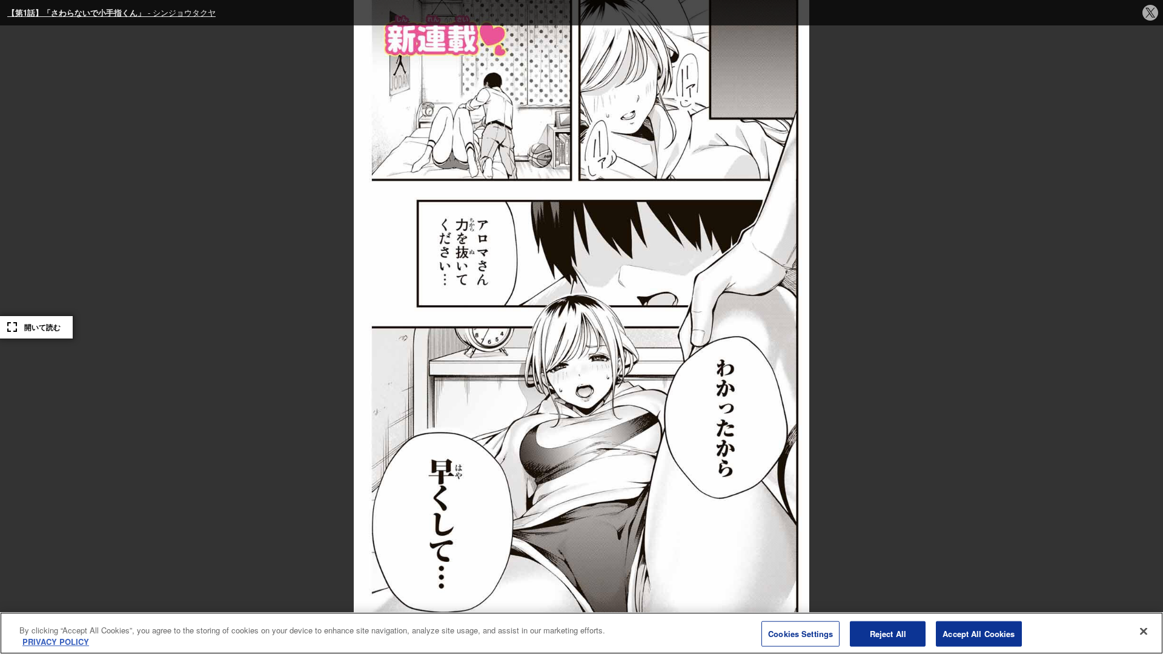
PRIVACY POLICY (55, 641)
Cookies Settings (800, 633)
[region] (581, 633)
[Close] (1143, 631)
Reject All (888, 633)
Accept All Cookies (979, 633)
